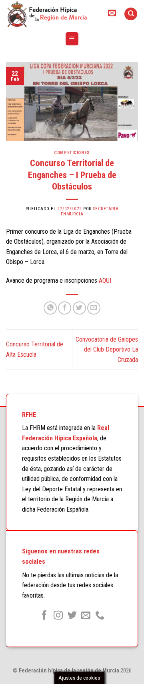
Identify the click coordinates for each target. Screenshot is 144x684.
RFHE (29, 414)
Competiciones (72, 152)
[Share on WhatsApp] (50, 308)
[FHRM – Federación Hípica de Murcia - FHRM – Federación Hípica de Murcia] (50, 13)
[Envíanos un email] (85, 616)
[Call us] (99, 616)
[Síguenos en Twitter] (71, 616)
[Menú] (72, 38)
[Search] (130, 14)
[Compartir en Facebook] (64, 308)
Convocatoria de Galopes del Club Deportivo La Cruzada (107, 349)
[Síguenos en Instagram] (58, 616)
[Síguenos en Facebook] (44, 616)
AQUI (105, 280)
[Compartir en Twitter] (79, 308)
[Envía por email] (93, 308)
